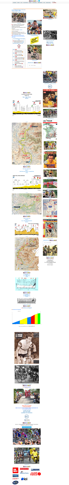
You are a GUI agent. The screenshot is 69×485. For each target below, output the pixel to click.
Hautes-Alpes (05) (21, 12)
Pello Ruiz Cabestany (18, 55)
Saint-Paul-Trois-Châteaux (20, 61)
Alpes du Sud (14, 12)
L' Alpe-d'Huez (20, 54)
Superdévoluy (17, 62)
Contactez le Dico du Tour (27, 420)
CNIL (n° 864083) (53, 262)
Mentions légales (50, 264)
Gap (19, 26)
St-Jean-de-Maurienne (21, 57)
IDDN (52, 263)
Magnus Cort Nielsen (18, 63)
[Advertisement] (34, 6)
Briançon (20, 50)
